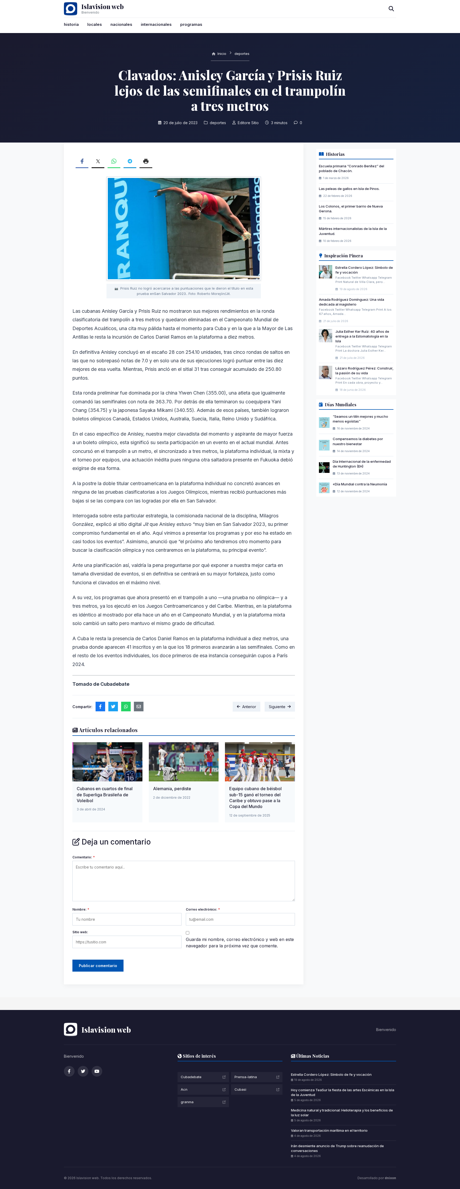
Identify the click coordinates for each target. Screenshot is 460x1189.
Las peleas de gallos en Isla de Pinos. (349, 188)
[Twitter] (83, 1071)
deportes (242, 53)
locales (94, 24)
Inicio (221, 53)
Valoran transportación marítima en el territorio (329, 1130)
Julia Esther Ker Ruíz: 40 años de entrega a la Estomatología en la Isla (362, 336)
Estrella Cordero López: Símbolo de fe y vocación (331, 1074)
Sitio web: (80, 932)
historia (71, 24)
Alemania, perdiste (172, 788)
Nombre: (80, 909)
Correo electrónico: (203, 909)
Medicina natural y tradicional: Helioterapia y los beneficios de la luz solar (342, 1112)
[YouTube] (97, 1071)
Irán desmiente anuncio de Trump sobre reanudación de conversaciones (337, 1148)
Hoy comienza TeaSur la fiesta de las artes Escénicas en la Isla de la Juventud (342, 1092)
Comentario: (83, 857)
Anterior (249, 706)
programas (191, 24)
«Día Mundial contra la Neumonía (360, 484)
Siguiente (277, 706)
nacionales (121, 24)
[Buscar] (391, 9)
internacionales (156, 24)
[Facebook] (69, 1071)
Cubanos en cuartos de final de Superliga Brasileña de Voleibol (105, 794)
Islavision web (102, 6)
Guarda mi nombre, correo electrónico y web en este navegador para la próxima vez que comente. (240, 942)
